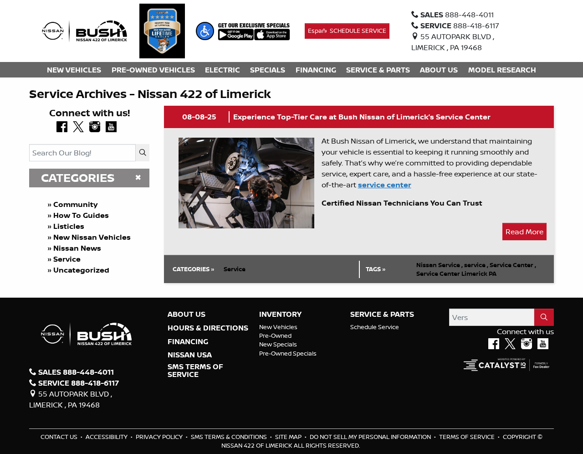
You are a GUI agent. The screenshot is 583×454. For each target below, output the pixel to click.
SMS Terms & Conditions (229, 437)
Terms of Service (467, 437)
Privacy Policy (160, 437)
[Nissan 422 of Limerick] (84, 30)
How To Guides (81, 215)
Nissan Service (439, 265)
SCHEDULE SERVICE (358, 30)
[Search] (142, 152)
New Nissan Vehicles (92, 237)
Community (75, 204)
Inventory (280, 314)
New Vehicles (278, 327)
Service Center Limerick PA (456, 273)
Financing (188, 342)
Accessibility (107, 437)
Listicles (68, 226)
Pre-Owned (275, 335)
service (476, 265)
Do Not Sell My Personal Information (371, 437)
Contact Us (60, 437)
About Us (186, 314)
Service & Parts (382, 314)
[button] (205, 31)
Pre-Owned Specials (288, 353)
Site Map (289, 437)
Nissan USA (190, 355)
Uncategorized (81, 270)
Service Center (513, 265)
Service (67, 259)
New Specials (278, 344)
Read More (524, 232)
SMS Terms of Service (195, 371)
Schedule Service (374, 327)
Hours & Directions (208, 328)
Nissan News (77, 248)
